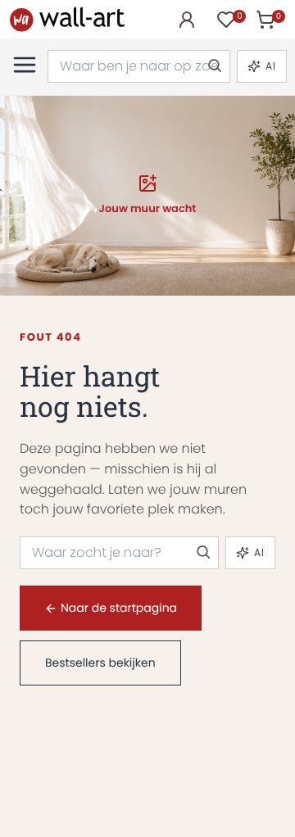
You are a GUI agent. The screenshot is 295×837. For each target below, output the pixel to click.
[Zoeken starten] (213, 66)
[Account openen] (186, 19)
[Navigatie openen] (24, 64)
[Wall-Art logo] (67, 19)
